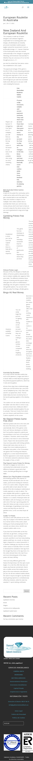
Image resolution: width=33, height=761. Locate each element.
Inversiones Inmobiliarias (18, 685)
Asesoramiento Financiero (18, 681)
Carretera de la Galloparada (11, 608)
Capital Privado (19, 688)
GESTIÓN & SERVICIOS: (18, 678)
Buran (5, 602)
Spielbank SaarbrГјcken (10, 611)
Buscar (27, 591)
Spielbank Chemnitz (9, 600)
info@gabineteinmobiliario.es (18, 705)
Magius (5, 605)
